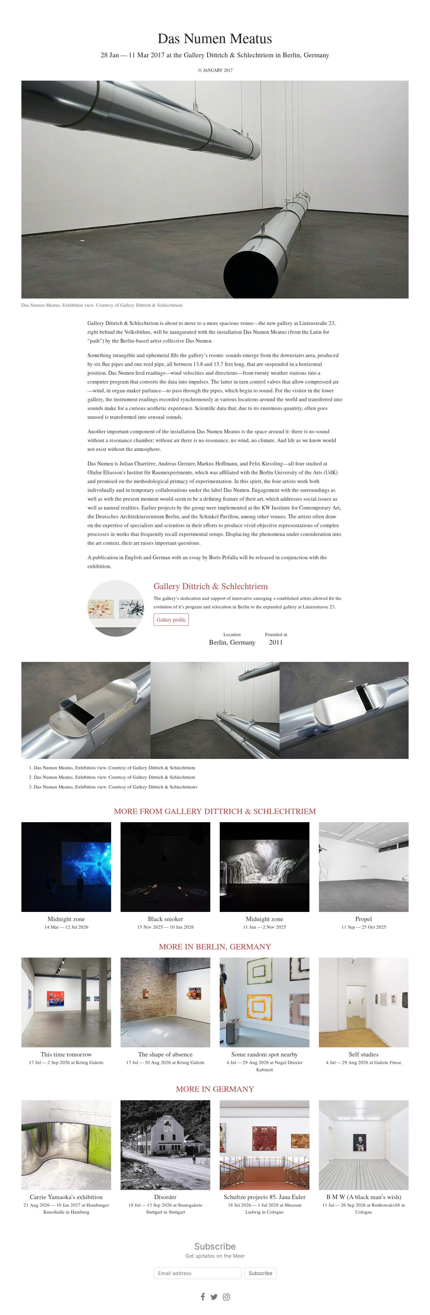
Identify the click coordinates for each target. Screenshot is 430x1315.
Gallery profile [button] (171, 619)
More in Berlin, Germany (215, 946)
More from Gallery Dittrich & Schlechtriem (215, 811)
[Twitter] (214, 1297)
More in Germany (215, 1088)
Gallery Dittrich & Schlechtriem (211, 586)
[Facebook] (203, 1297)
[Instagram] (226, 1297)
